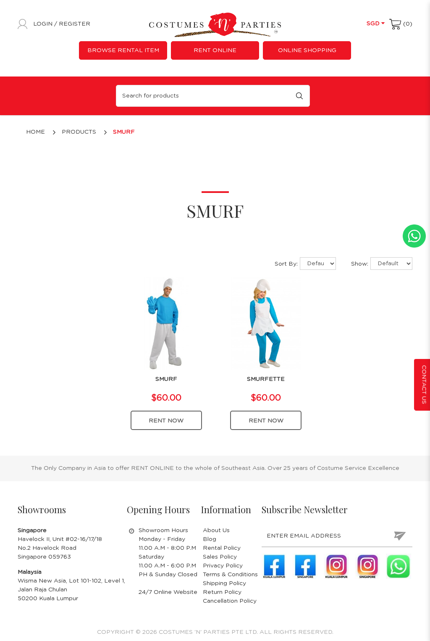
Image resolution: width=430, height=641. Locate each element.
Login (43, 24)
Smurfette (266, 379)
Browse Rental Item (123, 50)
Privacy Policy (223, 566)
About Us (216, 530)
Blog (209, 539)
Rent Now (166, 421)
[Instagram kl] (336, 566)
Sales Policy (220, 557)
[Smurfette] (266, 323)
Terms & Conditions (230, 575)
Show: (359, 264)
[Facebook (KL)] (274, 566)
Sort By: (286, 264)
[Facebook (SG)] (305, 566)
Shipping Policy (224, 583)
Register (74, 24)
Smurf (124, 132)
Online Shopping (307, 50)
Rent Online (215, 50)
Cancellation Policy (230, 601)
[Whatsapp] (398, 566)
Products (79, 132)
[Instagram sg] (367, 566)
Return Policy (222, 592)
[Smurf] (166, 323)
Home (35, 132)
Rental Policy (222, 548)
